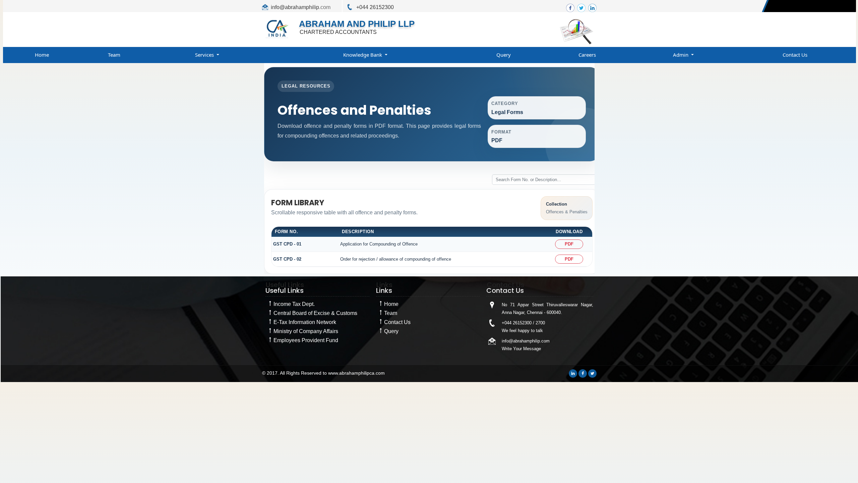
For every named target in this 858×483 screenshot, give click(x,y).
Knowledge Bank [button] (363, 54)
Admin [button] (681, 54)
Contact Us (795, 54)
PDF (569, 244)
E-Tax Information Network (304, 322)
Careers (587, 54)
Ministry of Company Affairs (305, 331)
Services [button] (205, 54)
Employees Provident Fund (305, 340)
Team (114, 54)
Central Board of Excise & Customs (315, 313)
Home (42, 54)
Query (503, 54)
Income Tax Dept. (294, 304)
